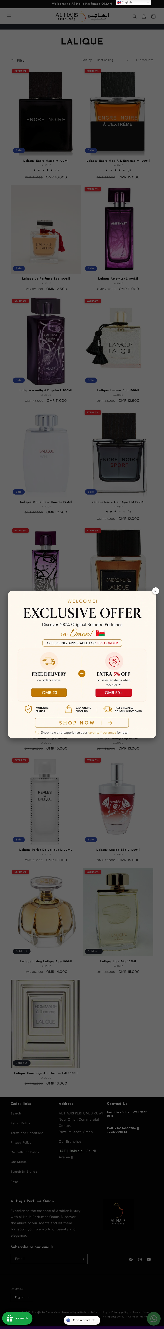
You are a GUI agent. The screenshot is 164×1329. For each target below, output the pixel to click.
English (126, 2)
